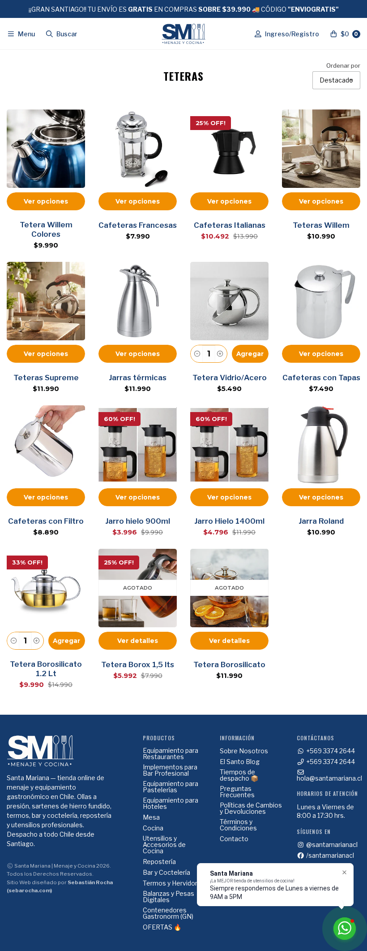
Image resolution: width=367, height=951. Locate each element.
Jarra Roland (321, 521)
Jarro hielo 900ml (137, 521)
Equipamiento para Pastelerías (170, 787)
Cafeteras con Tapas (321, 377)
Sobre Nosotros (244, 751)
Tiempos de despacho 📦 (239, 775)
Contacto (234, 839)
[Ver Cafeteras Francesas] (137, 148)
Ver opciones (46, 201)
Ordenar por (343, 66)
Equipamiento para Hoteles (170, 803)
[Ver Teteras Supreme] (46, 301)
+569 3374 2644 (330, 751)
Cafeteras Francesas (137, 225)
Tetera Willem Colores (46, 229)
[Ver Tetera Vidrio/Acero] (229, 301)
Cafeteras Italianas (229, 225)
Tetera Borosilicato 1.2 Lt (46, 669)
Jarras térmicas (137, 377)
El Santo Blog (240, 762)
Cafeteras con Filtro (46, 521)
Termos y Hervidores (174, 883)
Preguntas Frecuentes (237, 792)
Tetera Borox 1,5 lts (137, 664)
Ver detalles (137, 640)
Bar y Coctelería (166, 872)
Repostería (159, 862)
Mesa (151, 817)
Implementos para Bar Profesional (170, 770)
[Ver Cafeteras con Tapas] (321, 301)
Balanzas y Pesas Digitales (168, 896)
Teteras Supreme (46, 377)
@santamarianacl (331, 845)
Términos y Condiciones (238, 825)
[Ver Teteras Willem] (321, 148)
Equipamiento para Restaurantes (170, 753)
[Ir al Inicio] (183, 34)
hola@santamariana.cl (329, 778)
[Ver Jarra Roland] (321, 444)
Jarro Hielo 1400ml (229, 521)
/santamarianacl (329, 855)
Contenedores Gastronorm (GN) (168, 913)
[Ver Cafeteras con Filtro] (46, 444)
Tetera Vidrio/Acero (229, 377)
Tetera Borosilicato (229, 664)
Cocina (153, 828)
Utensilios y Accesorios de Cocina (164, 844)
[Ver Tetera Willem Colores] (46, 148)
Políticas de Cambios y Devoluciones (251, 808)
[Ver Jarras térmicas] (137, 301)
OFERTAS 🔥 (162, 927)
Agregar (250, 353)
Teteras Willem (321, 225)
